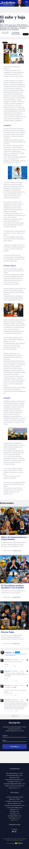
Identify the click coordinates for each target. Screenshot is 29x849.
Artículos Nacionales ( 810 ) (14, 797)
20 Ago (21, 671)
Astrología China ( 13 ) (14, 816)
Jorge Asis (7, 659)
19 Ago (21, 699)
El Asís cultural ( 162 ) (14, 803)
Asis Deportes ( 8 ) (14, 818)
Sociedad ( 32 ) (14, 811)
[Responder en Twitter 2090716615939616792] (5, 667)
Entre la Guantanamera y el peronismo (14, 538)
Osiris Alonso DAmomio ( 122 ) (14, 779)
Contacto (14, 829)
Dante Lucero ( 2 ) (14, 788)
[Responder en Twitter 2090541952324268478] (5, 681)
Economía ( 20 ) (14, 814)
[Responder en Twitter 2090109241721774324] (5, 711)
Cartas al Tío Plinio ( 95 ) (14, 807)
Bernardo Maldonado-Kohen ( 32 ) (14, 783)
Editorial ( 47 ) (14, 809)
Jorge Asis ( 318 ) (14, 777)
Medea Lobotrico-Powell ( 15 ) (14, 786)
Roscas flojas (7, 632)
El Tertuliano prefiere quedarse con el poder (12, 586)
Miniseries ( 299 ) (14, 799)
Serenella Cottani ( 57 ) (14, 781)
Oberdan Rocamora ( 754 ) (14, 773)
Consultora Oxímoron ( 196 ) (14, 801)
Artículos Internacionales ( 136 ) (14, 805)
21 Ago (21, 659)
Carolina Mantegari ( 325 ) (14, 775)
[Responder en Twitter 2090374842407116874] (5, 695)
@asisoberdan (15, 659)
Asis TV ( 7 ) (14, 820)
